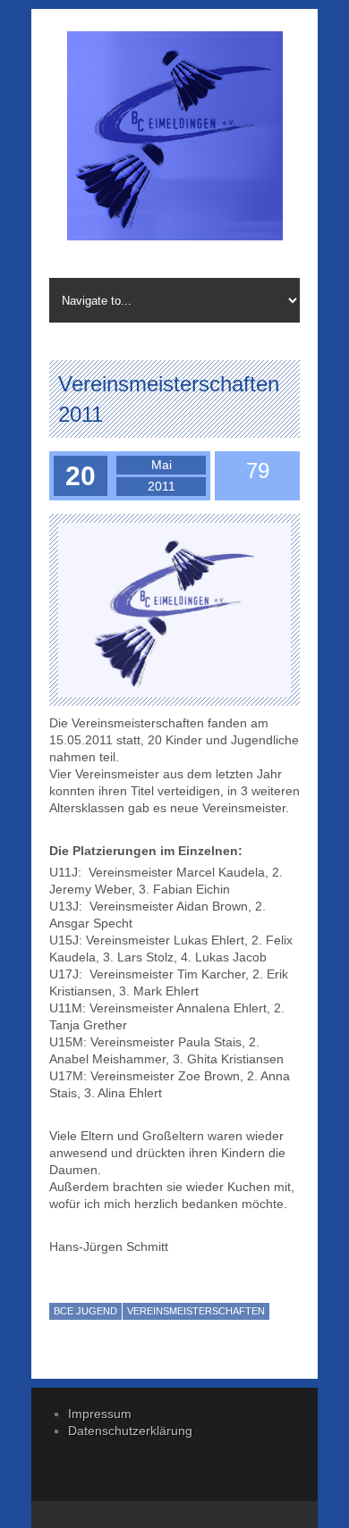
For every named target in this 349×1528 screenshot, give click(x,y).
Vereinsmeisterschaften (196, 1311)
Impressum (100, 1413)
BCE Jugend (85, 1311)
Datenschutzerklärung (130, 1430)
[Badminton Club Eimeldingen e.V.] (174, 138)
